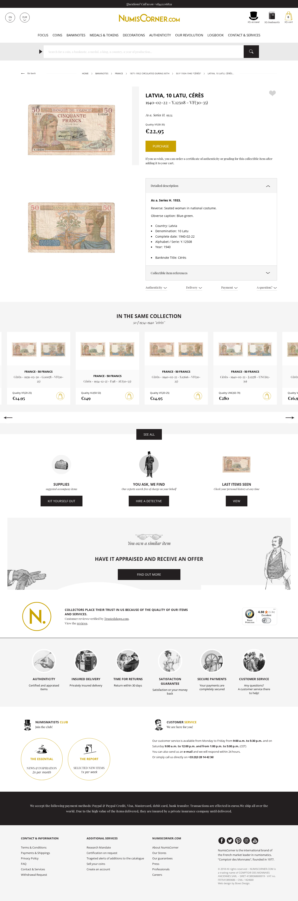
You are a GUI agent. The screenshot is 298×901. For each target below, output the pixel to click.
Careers (157, 875)
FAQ (23, 864)
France (119, 73)
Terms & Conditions (33, 847)
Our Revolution (189, 35)
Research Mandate (99, 847)
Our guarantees (162, 858)
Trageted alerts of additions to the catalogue (115, 858)
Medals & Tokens (104, 35)
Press (155, 864)
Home (85, 73)
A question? (265, 287)
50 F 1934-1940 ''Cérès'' (188, 73)
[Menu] (274, 610)
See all (149, 434)
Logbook (215, 35)
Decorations (134, 35)
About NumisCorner (165, 847)
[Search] (251, 51)
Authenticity (160, 35)
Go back (31, 73)
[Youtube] (255, 841)
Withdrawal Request (34, 875)
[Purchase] (60, 396)
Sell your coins (96, 864)
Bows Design (242, 883)
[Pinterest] (238, 841)
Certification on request (102, 853)
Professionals (161, 869)
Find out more (149, 574)
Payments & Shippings (35, 853)
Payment (227, 287)
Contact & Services (244, 35)
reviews (82, 623)
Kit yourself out (61, 501)
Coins (57, 35)
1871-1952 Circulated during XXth (149, 73)
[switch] (266, 620)
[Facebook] (222, 841)
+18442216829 (163, 4)
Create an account (98, 869)
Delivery (192, 287)
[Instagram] (246, 841)
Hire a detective (149, 501)
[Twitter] (230, 841)
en (10, 17)
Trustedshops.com (116, 618)
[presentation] (7, 418)
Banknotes (76, 35)
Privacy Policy (30, 858)
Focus (43, 35)
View (236, 501)
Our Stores (159, 853)
